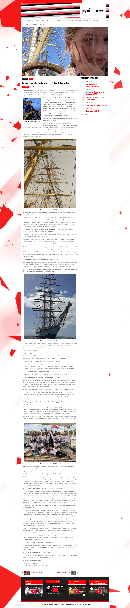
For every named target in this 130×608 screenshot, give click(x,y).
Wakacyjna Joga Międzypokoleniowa (92, 85)
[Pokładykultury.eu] (23, 20)
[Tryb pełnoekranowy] (41, 595)
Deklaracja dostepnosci (70, 604)
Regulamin (55, 604)
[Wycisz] (39, 595)
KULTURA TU (50, 20)
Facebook (44, 604)
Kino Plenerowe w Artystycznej (96, 105)
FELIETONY (70, 20)
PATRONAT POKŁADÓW (32, 24)
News (31, 78)
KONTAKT (42, 24)
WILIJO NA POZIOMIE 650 (37, 572)
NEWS (43, 20)
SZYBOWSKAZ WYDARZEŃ (32, 20)
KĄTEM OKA (78, 20)
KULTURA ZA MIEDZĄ (60, 20)
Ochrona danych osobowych (83, 604)
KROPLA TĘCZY (87, 20)
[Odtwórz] (26, 595)
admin (33, 86)
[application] (34, 591)
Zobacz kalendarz (85, 114)
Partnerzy (61, 604)
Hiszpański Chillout (92, 111)
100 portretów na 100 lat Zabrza (62, 572)
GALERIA (96, 20)
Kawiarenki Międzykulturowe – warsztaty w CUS (96, 93)
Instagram (50, 604)
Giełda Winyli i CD (92, 100)
